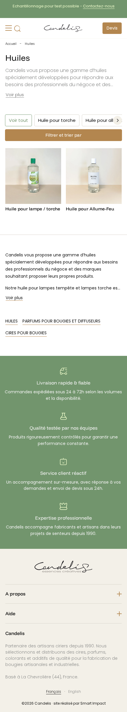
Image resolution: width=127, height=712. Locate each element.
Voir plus (15, 94)
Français (53, 691)
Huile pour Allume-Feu (90, 209)
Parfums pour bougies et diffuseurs (61, 321)
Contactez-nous (32, 6)
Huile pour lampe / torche (32, 209)
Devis (112, 28)
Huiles (11, 321)
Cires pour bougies (26, 332)
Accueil (11, 44)
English (74, 691)
